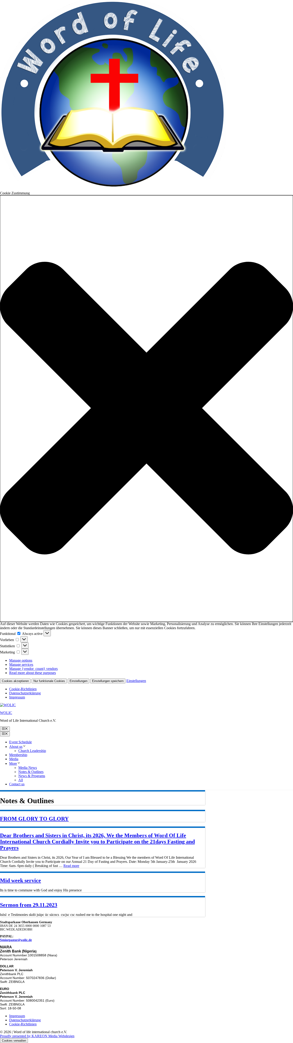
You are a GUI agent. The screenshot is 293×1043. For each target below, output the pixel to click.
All (20, 780)
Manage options (20, 660)
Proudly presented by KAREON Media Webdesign (37, 1036)
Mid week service (20, 880)
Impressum (17, 697)
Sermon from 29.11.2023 (28, 905)
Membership (18, 755)
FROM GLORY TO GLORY (34, 819)
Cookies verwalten (14, 1040)
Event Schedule (20, 742)
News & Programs (31, 776)
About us (15, 747)
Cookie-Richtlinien (23, 689)
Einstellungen (78, 681)
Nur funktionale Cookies (49, 681)
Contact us (16, 784)
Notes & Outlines (30, 772)
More (13, 763)
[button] (146, 408)
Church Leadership (32, 751)
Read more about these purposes (32, 673)
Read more (71, 866)
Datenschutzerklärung (25, 693)
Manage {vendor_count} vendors (33, 669)
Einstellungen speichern (108, 681)
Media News (27, 768)
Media (13, 759)
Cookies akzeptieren (15, 681)
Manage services (21, 664)
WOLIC (6, 713)
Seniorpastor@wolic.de (16, 940)
